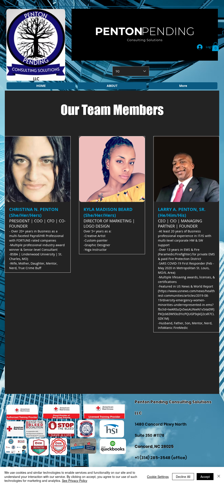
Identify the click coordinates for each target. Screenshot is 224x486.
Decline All (183, 476)
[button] (215, 46)
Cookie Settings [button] (158, 476)
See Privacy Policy (74, 480)
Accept (205, 476)
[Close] (218, 476)
